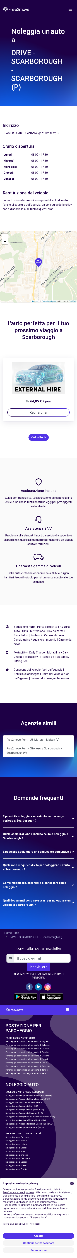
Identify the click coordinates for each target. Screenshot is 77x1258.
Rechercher (38, 412)
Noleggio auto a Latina (16, 1144)
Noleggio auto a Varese (16, 1162)
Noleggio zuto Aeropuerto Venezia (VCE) (24, 1102)
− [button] (5, 241)
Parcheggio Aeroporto (20, 1038)
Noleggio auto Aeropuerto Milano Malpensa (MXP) (29, 1095)
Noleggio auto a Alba (15, 1151)
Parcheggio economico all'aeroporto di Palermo (28, 1066)
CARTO (72, 301)
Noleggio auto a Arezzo (16, 1165)
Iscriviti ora (38, 967)
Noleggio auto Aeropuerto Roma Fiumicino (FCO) (28, 1099)
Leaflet (35, 301)
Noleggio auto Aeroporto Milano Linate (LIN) (26, 1120)
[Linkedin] (38, 986)
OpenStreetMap (49, 301)
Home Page (11, 933)
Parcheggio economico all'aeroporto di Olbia (26, 1063)
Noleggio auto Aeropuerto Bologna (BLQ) (24, 1113)
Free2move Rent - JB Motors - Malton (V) (32, 739)
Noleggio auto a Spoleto (16, 1148)
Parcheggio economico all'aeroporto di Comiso (27, 1052)
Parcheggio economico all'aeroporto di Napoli (27, 1059)
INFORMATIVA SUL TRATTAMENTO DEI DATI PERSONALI (39, 975)
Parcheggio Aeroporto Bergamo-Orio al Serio (26, 1073)
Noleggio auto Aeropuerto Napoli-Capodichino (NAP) (30, 1124)
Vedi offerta (38, 437)
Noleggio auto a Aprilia (16, 1141)
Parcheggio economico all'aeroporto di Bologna (28, 1045)
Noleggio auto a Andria (16, 1169)
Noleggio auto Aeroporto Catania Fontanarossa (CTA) (30, 1117)
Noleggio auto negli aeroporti (25, 1092)
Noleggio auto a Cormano (18, 1158)
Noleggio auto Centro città (24, 1133)
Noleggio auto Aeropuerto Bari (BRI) (22, 1106)
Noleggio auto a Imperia (17, 1155)
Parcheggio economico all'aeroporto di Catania (27, 1048)
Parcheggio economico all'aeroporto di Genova (27, 1056)
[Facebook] (29, 986)
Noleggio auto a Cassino (17, 1137)
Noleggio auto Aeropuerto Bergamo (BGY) (25, 1110)
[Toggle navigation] (70, 9)
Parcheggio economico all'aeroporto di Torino (27, 1070)
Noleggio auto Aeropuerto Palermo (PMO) (25, 1127)
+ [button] (5, 236)
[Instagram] (47, 986)
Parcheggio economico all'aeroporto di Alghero (27, 1041)
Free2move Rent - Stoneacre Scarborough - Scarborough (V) (34, 750)
